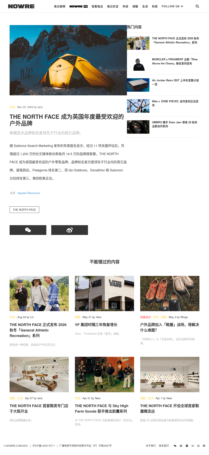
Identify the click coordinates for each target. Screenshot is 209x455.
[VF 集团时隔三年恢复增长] (104, 293)
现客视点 (97, 6)
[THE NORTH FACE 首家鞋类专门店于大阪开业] (39, 374)
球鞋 (135, 6)
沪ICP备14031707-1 (44, 445)
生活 (145, 6)
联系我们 (165, 445)
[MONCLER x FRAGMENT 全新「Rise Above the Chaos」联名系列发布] (138, 63)
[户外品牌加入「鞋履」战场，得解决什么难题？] (169, 293)
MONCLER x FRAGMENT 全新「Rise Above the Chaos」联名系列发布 (175, 61)
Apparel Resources (29, 193)
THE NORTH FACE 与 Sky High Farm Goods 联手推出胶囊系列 (101, 408)
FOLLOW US (171, 6)
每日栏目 (113, 6)
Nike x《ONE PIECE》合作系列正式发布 (175, 103)
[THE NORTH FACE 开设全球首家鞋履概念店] (169, 374)
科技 (155, 6)
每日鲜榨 (60, 6)
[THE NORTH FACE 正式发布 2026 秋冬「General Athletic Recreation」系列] (138, 42)
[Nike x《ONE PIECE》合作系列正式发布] (138, 105)
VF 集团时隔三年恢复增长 (96, 324)
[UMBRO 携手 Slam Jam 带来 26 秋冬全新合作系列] (138, 126)
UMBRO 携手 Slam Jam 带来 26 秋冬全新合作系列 (174, 124)
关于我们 (151, 445)
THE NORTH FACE (24, 210)
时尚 (125, 6)
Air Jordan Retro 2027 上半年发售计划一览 (175, 82)
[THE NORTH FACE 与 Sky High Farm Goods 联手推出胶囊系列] (104, 374)
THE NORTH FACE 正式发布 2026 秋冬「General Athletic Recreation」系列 (175, 40)
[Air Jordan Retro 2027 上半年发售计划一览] (138, 84)
